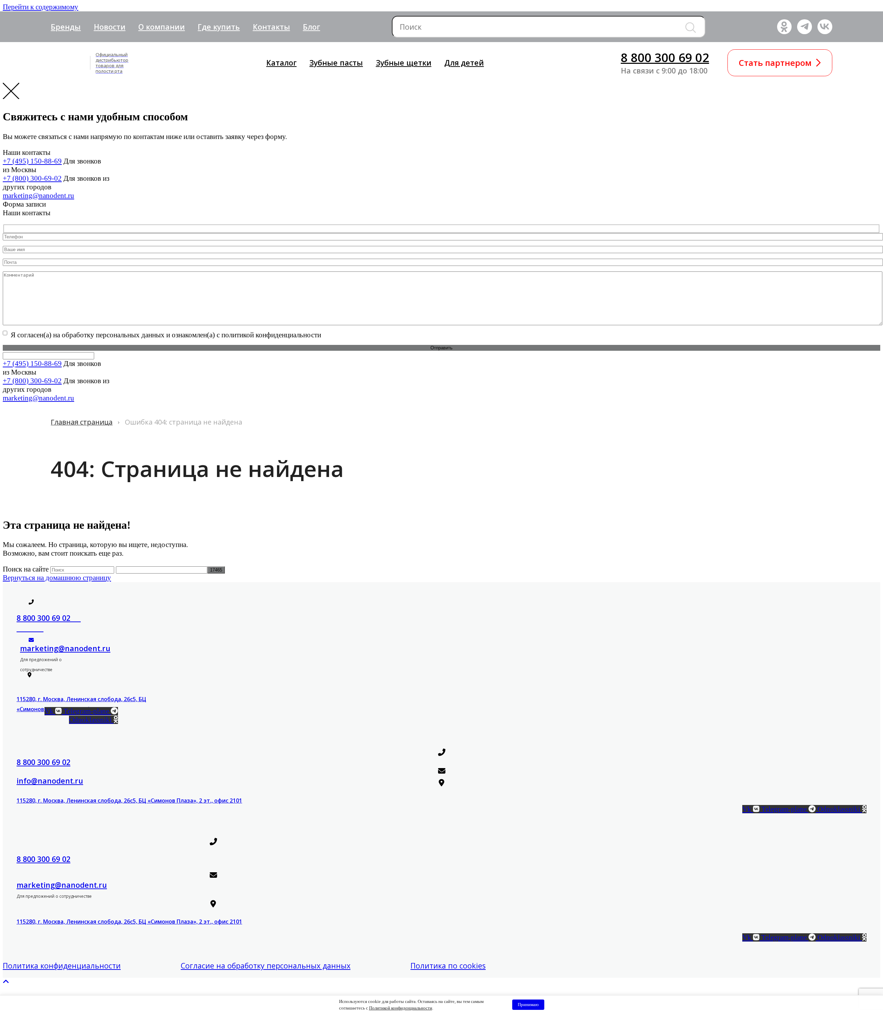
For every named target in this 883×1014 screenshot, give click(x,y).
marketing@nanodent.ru (38, 195)
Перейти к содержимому (40, 7)
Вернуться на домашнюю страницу (57, 578)
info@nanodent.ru (50, 781)
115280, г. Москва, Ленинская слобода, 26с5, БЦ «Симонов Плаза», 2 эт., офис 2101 (129, 800)
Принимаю (528, 1004)
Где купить (219, 27)
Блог (311, 27)
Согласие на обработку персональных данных (265, 966)
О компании (161, 27)
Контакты (271, 27)
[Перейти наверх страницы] (6, 982)
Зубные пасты (336, 63)
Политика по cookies (448, 966)
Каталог (281, 63)
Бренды (66, 27)
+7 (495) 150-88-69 (32, 161)
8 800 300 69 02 (665, 57)
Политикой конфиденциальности (400, 1008)
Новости (110, 27)
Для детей (464, 63)
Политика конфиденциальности (62, 966)
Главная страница (81, 422)
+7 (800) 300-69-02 (32, 178)
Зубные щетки (403, 63)
